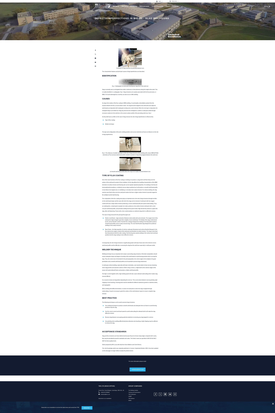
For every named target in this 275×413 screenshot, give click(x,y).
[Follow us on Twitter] (160, 394)
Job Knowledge (115, 10)
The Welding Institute (133, 390)
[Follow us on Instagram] (175, 394)
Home (96, 10)
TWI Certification (132, 394)
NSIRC (129, 400)
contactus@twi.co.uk (138, 369)
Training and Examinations (134, 392)
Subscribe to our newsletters (104, 398)
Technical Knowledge (104, 10)
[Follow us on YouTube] (170, 394)
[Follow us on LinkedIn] (165, 394)
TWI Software (131, 398)
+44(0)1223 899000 (105, 392)
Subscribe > (87, 408)
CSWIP (130, 396)
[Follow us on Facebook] (155, 394)
